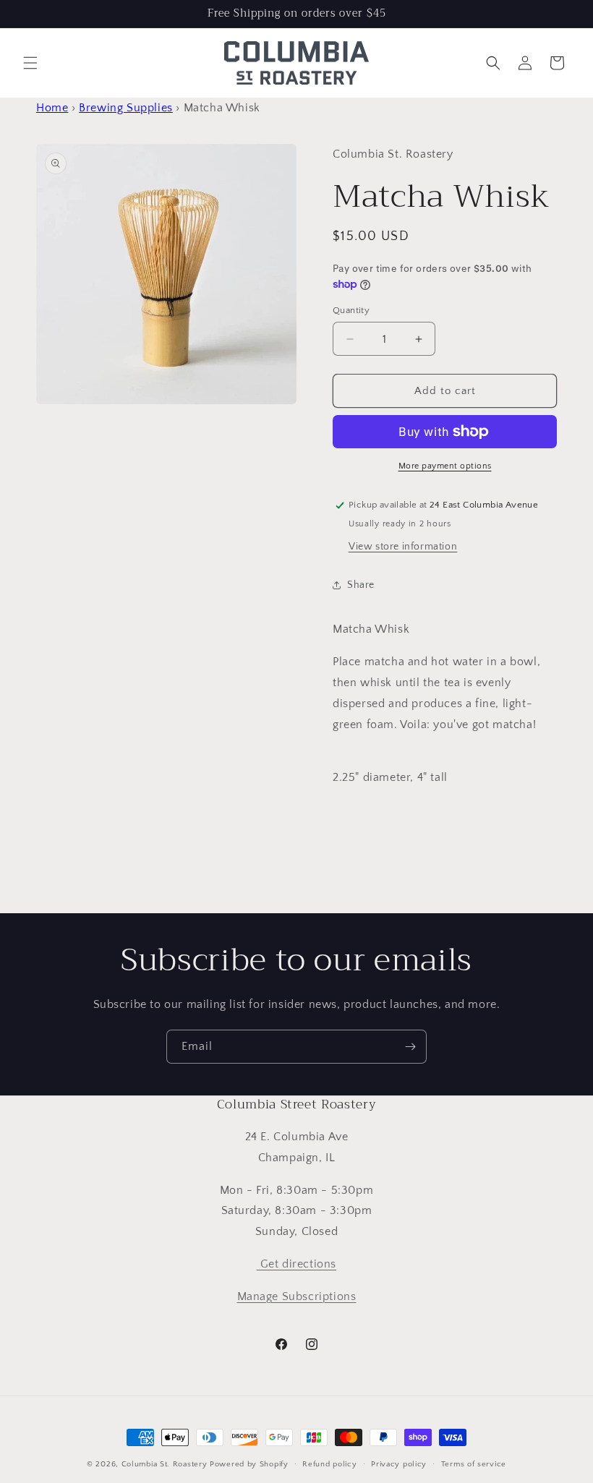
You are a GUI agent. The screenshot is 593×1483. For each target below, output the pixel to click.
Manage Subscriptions (297, 1296)
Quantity (351, 310)
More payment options (445, 466)
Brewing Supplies (126, 107)
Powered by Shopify (249, 1464)
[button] (30, 63)
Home (52, 107)
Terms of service (473, 1464)
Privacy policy (399, 1464)
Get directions (296, 1263)
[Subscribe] (410, 1047)
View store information (403, 546)
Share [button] (361, 585)
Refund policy (329, 1464)
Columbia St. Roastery (164, 1464)
